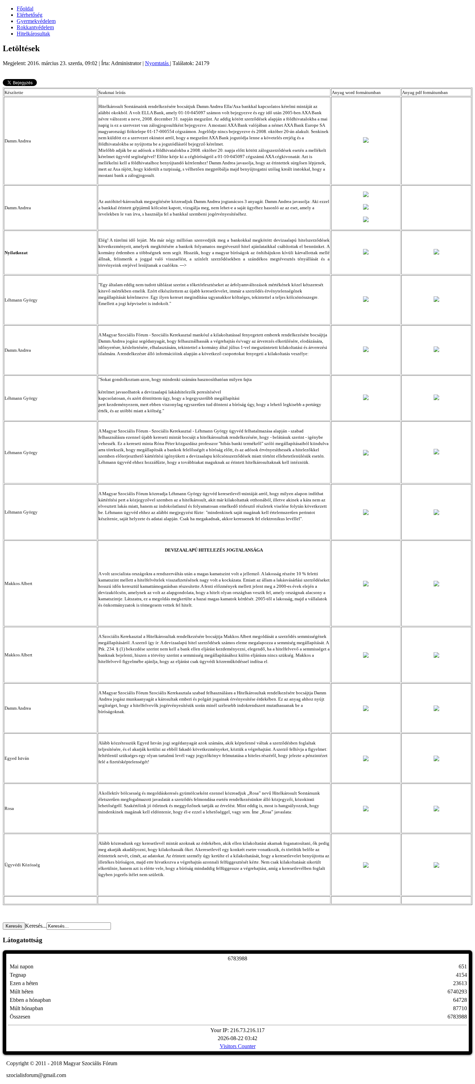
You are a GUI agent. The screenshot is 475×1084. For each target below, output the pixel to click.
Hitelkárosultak (33, 34)
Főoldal (25, 8)
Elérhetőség (29, 15)
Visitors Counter (238, 1046)
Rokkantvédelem (35, 27)
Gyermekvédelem (36, 21)
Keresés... (36, 926)
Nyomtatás (157, 63)
